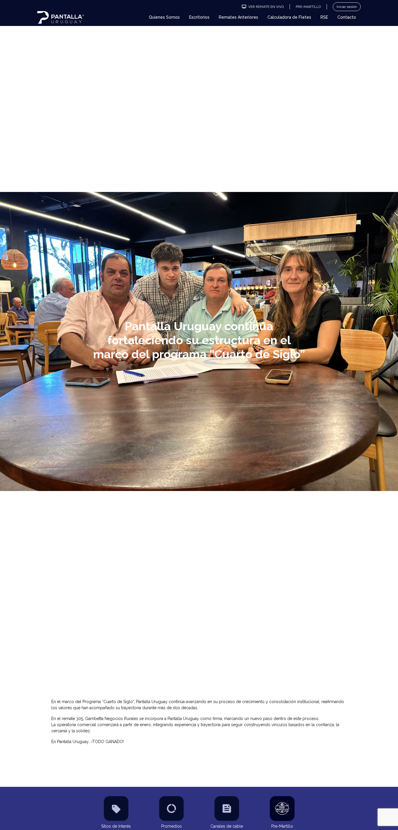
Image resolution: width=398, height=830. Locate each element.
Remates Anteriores (238, 17)
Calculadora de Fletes (289, 17)
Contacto (346, 17)
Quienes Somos (164, 17)
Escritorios (199, 17)
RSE (324, 17)
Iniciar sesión (347, 7)
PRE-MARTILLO (308, 7)
